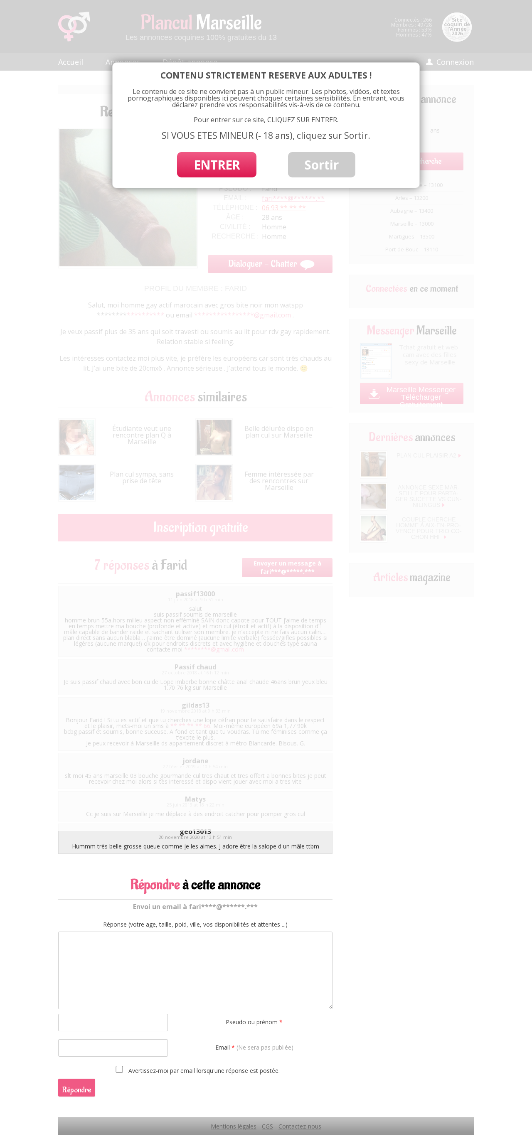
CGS (267, 1126)
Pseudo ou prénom (254, 1022)
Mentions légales (233, 1126)
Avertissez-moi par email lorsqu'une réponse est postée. (203, 1070)
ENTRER (217, 164)
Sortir (322, 164)
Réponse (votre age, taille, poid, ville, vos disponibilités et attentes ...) (195, 924)
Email (254, 1047)
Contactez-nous (299, 1126)
